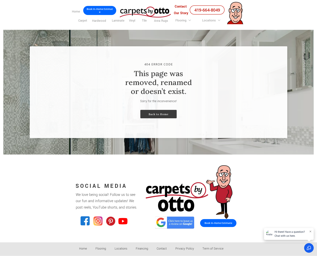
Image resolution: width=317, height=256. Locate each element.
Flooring (181, 20)
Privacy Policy (184, 248)
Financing (142, 248)
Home (83, 248)
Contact (162, 248)
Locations (209, 20)
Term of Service (213, 248)
